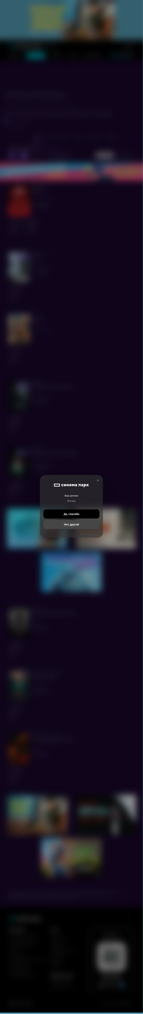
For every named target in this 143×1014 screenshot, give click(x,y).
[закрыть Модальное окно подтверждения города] (98, 480)
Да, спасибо (71, 514)
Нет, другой (71, 524)
